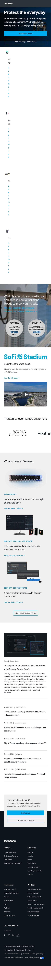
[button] (25, 33)
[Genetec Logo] (8, 3)
